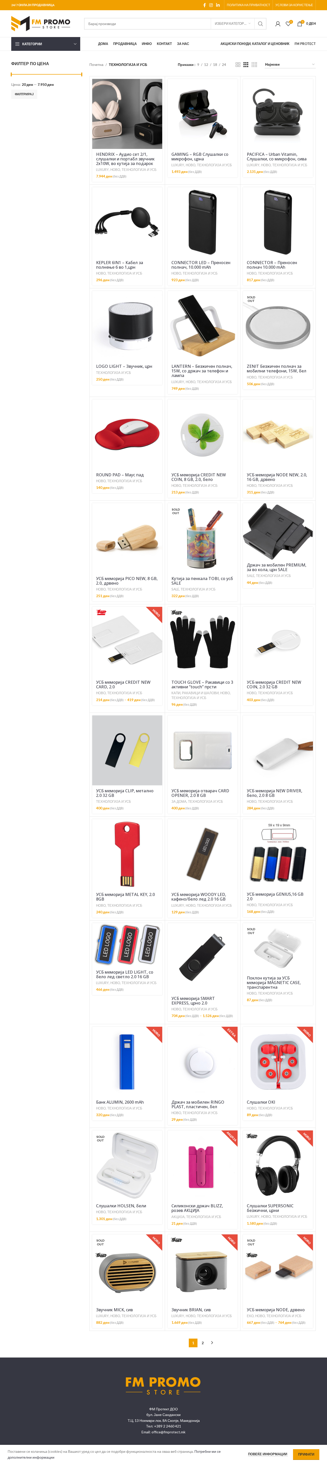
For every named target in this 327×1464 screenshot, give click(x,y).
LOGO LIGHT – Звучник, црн (124, 366)
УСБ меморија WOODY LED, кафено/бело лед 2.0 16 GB (198, 897)
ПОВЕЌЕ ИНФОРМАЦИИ (268, 1454)
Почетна (96, 64)
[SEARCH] (260, 24)
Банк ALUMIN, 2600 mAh (120, 1102)
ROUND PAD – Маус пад (120, 475)
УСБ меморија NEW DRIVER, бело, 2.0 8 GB (274, 793)
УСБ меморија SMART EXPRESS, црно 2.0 (193, 1001)
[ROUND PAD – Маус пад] (127, 434)
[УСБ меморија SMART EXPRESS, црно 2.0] (203, 958)
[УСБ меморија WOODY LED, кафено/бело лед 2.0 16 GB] (203, 854)
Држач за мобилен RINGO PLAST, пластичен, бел (197, 1104)
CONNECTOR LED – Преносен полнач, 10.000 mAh (200, 265)
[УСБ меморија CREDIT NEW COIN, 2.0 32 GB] (278, 642)
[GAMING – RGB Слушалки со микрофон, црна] (203, 114)
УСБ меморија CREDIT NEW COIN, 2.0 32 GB (274, 684)
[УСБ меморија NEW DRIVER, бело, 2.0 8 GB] (278, 750)
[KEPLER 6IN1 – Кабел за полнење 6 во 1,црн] (127, 222)
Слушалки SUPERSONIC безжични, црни (270, 1208)
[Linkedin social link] (218, 5)
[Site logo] (43, 23)
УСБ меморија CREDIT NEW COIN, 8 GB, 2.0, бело (198, 477)
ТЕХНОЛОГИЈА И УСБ (139, 170)
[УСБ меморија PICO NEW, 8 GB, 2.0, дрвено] (127, 538)
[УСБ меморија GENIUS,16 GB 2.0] (278, 854)
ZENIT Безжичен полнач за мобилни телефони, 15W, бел (276, 368)
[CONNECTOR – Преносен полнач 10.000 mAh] (278, 222)
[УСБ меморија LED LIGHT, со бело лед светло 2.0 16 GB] (127, 945)
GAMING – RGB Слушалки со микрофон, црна (199, 156)
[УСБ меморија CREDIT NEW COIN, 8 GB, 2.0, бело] (203, 434)
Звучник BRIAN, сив (191, 1310)
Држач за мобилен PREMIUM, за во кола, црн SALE (276, 567)
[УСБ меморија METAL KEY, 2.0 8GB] (127, 854)
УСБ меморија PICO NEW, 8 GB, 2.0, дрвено (127, 581)
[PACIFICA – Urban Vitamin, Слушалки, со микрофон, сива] (278, 114)
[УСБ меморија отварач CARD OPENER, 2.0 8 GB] (203, 750)
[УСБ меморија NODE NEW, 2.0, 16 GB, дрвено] (278, 434)
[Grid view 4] (254, 65)
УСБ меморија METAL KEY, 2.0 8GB (125, 897)
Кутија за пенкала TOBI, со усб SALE (202, 581)
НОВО (115, 170)
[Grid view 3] (245, 65)
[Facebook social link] (204, 5)
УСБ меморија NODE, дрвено (276, 1310)
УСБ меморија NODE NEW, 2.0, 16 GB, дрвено (277, 477)
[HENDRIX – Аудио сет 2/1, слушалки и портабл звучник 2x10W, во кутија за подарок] (127, 114)
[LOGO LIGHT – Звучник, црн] (127, 326)
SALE (175, 589)
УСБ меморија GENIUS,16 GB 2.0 (275, 896)
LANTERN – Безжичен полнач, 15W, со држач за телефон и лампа (201, 370)
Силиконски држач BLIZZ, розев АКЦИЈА (197, 1208)
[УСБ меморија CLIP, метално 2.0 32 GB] (127, 750)
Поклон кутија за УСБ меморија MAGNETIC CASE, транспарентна (274, 982)
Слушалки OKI (261, 1102)
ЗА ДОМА (178, 801)
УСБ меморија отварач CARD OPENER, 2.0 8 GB (200, 793)
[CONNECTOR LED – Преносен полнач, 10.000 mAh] (203, 222)
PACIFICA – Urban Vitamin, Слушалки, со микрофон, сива (277, 156)
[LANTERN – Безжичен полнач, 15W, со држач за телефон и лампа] (203, 326)
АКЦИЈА (178, 1217)
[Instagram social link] (210, 5)
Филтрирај (24, 94)
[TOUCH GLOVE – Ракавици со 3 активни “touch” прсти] (203, 642)
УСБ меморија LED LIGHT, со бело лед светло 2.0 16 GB (124, 974)
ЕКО (250, 1316)
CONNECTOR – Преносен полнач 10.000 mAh (272, 265)
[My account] (278, 24)
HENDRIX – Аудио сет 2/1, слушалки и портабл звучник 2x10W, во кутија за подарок (125, 158)
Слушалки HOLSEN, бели (121, 1206)
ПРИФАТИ (306, 1454)
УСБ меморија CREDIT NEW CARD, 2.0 (123, 684)
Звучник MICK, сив (114, 1310)
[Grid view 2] (238, 65)
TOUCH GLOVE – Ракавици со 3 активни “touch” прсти (202, 684)
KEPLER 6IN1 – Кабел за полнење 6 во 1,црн (119, 265)
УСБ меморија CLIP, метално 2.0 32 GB (125, 793)
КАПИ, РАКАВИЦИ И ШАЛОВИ (195, 693)
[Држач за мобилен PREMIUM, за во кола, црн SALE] (278, 531)
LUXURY (102, 170)
